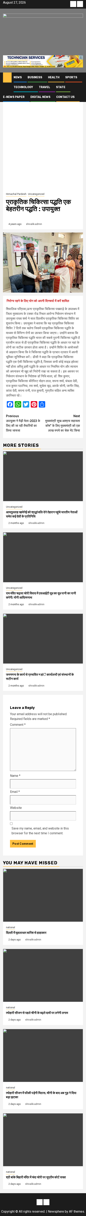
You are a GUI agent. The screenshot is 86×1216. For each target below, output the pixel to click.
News (18, 77)
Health (53, 77)
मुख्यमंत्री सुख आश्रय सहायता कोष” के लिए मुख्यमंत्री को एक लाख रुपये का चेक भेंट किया (62, 423)
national (10, 927)
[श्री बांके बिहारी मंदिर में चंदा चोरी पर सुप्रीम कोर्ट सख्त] (43, 1139)
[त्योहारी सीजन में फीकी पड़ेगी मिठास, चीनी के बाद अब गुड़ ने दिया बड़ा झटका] (43, 1055)
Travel (44, 87)
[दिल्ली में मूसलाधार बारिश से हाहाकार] (43, 895)
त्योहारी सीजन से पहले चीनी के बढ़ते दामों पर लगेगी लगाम (37, 1013)
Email (15, 792)
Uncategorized (36, 194)
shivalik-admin (34, 224)
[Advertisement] (43, 146)
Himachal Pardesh (16, 194)
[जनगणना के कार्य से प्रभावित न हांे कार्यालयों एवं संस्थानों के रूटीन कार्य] (43, 639)
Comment (18, 725)
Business (35, 77)
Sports (71, 77)
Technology (23, 87)
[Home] (7, 77)
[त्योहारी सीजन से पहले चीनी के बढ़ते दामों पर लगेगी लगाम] (43, 975)
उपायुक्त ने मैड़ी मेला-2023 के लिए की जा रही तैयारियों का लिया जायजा (23, 423)
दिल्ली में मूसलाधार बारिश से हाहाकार (26, 933)
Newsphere (56, 1211)
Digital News (40, 97)
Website (16, 808)
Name (15, 776)
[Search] (80, 78)
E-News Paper (14, 97)
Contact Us (65, 97)
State (60, 87)
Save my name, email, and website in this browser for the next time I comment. (40, 830)
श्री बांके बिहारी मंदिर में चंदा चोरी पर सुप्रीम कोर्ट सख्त (36, 1177)
